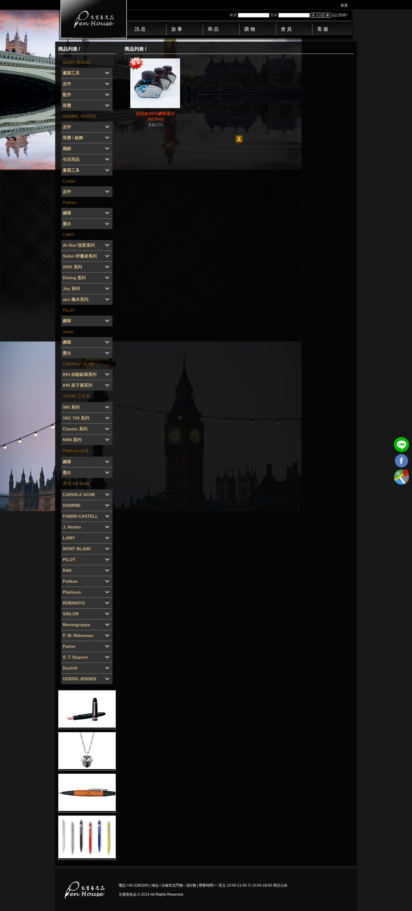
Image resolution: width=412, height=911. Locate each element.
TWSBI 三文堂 (76, 396)
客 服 (322, 29)
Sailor (68, 331)
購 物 (249, 29)
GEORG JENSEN (79, 116)
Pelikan (70, 202)
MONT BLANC (76, 62)
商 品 (213, 29)
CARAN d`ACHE (78, 363)
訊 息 (140, 29)
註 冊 (325, 15)
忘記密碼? (339, 15)
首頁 (344, 5)
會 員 (286, 29)
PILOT (69, 310)
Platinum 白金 (76, 450)
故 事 (176, 29)
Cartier (69, 181)
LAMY (68, 234)
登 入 (315, 15)
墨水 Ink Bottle (76, 483)
